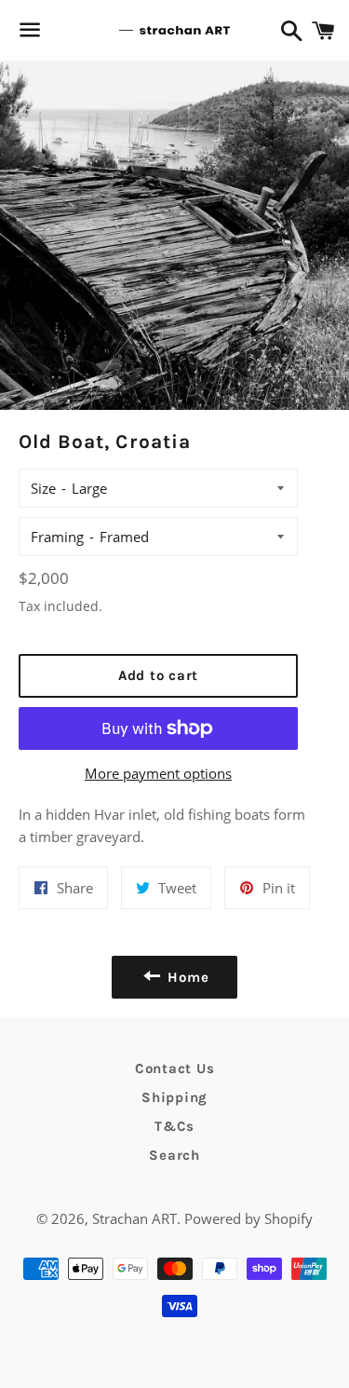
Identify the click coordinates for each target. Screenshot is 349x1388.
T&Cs (174, 1126)
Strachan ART (134, 1218)
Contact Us (175, 1068)
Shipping (174, 1097)
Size (43, 488)
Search (174, 1155)
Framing (57, 536)
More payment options (158, 773)
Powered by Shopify (248, 1218)
